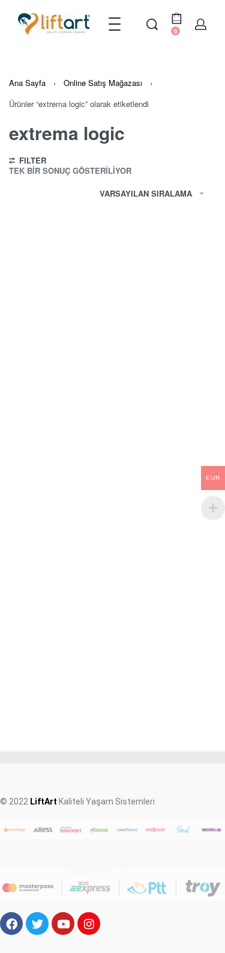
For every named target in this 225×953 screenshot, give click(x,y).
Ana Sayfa (27, 82)
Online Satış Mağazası (103, 82)
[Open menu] (114, 24)
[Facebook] (11, 923)
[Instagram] (88, 923)
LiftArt (43, 801)
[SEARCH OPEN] (152, 24)
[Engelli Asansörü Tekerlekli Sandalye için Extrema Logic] (112, 439)
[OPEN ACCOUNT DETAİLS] (200, 24)
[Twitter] (37, 923)
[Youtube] (63, 923)
